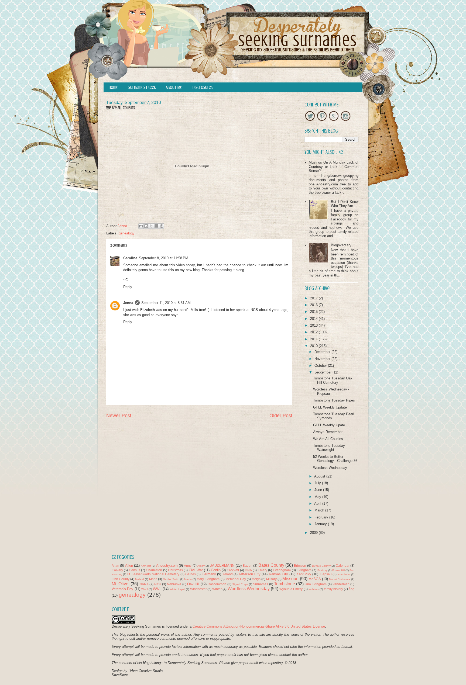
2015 (314, 312)
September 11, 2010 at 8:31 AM (166, 303)
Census (134, 570)
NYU (157, 584)
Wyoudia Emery (291, 589)
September (323, 372)
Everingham (282, 570)
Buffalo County (321, 565)
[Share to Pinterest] (161, 226)
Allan (115, 565)
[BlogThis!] (146, 226)
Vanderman (341, 584)
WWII (157, 589)
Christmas (175, 570)
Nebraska (174, 584)
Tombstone (284, 584)
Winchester (198, 589)
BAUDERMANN (222, 565)
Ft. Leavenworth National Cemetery (153, 574)
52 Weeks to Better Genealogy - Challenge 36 (335, 459)
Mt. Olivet (120, 584)
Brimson (300, 565)
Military (271, 579)
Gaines (190, 574)
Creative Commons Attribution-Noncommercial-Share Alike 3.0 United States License (259, 626)
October (321, 366)
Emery (262, 570)
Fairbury (322, 570)
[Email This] (141, 226)
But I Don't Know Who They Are (344, 204)
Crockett (233, 570)
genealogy (127, 233)
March (319, 510)
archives (314, 589)
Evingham (304, 570)
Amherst (146, 565)
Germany (209, 574)
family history (333, 589)
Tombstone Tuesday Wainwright (329, 448)
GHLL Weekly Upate (329, 425)
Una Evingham (316, 584)
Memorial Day (235, 579)
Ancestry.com (167, 565)
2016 (314, 305)
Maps (153, 579)
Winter (217, 589)
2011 (314, 339)
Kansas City (278, 574)
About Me (174, 87)
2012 (314, 332)
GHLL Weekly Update (330, 407)
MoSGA (315, 579)
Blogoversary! (341, 245)
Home (113, 87)
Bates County (271, 565)
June (318, 490)
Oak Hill (193, 584)
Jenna (128, 303)
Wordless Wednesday (330, 468)
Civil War (196, 570)
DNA (248, 570)
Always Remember (327, 432)
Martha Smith (171, 579)
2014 (314, 319)
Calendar (343, 565)
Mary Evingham (208, 579)
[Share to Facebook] (156, 226)
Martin (188, 579)
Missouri (290, 578)
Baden (247, 565)
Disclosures (203, 87)
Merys (256, 579)
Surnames (260, 584)
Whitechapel (177, 589)
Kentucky (303, 574)
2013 (314, 325)
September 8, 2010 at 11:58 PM (163, 258)
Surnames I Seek (142, 87)
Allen (129, 565)
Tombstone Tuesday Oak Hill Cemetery (332, 380)
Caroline (130, 258)
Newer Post (118, 415)
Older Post (280, 415)
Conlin (216, 570)
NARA (144, 584)
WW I (144, 589)
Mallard (139, 579)
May (318, 497)
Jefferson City (249, 574)
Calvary (117, 570)
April (318, 503)
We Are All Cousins (328, 439)
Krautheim (344, 574)
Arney (201, 565)
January (321, 524)
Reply (127, 287)
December (322, 352)
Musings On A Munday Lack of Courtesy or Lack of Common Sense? (333, 166)
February (321, 517)
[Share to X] (151, 226)
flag (351, 589)
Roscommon (217, 584)
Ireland (227, 574)
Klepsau (326, 574)
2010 (314, 346)
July (318, 483)
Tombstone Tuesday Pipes (334, 400)
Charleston (154, 570)
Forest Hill (338, 570)
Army (187, 565)
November (322, 359)
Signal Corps (240, 584)
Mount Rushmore (339, 579)
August (320, 476)
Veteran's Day (122, 589)
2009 (314, 533)
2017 (314, 298)
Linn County (120, 579)
